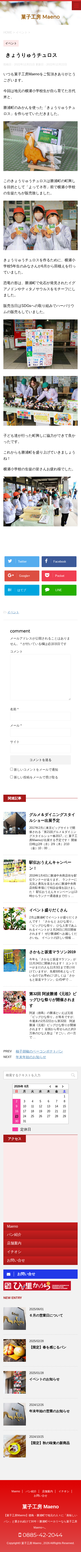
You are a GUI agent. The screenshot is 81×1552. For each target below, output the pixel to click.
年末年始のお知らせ (31, 1057)
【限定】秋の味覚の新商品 (49, 1443)
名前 (14, 709)
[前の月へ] (49, 1086)
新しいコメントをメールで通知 (36, 769)
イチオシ (14, 1252)
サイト (15, 742)
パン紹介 (14, 1234)
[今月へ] (56, 1086)
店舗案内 (14, 1243)
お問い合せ (16, 1260)
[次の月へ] (65, 1086)
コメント (16, 651)
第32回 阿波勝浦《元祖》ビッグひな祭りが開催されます (52, 1000)
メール (16, 725)
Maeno (12, 1226)
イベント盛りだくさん (48, 910)
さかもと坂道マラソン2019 (52, 952)
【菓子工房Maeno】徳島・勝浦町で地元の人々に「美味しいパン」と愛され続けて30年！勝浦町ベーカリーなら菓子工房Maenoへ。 (40, 1521)
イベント (13, 612)
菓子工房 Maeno (40, 17)
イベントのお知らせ (44, 1379)
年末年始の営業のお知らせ (49, 1411)
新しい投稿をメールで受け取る (36, 777)
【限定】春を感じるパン (47, 1347)
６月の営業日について (46, 1315)
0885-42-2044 (42, 1534)
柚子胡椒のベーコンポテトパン (39, 1051)
